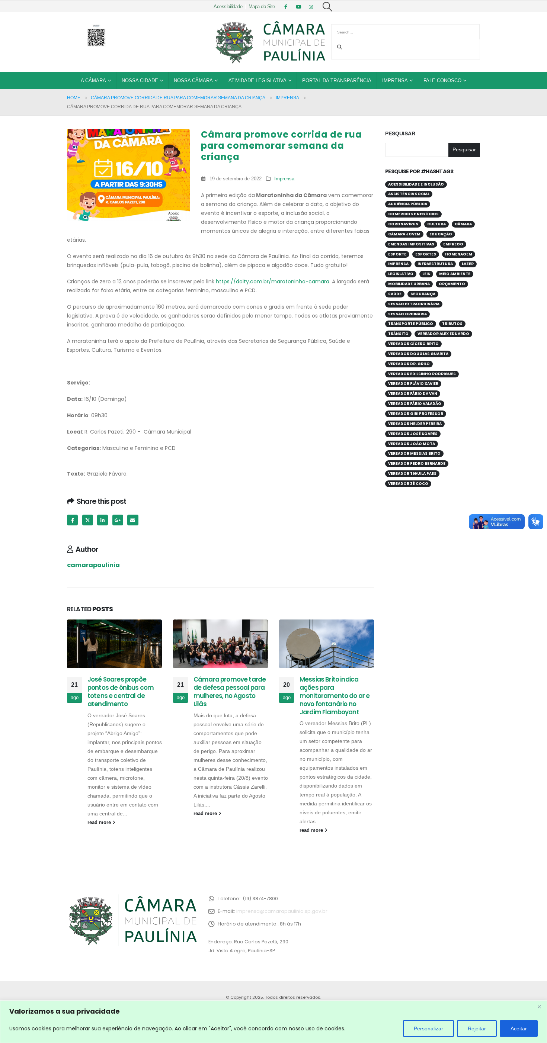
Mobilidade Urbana (409, 284)
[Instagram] (311, 6)
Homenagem (458, 254)
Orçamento (452, 284)
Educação (440, 234)
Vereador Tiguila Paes (412, 473)
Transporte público (410, 323)
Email (132, 520)
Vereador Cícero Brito (413, 344)
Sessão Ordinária (407, 314)
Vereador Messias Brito (414, 453)
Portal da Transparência (336, 80)
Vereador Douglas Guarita (418, 354)
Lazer (468, 264)
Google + (117, 520)
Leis (426, 274)
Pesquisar (400, 133)
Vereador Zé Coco (408, 483)
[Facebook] (286, 6)
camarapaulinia (93, 565)
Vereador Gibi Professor (415, 413)
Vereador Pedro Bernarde (416, 463)
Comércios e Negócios (413, 214)
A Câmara (93, 80)
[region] (273, 1021)
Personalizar (428, 1028)
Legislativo (400, 274)
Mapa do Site (262, 6)
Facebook (72, 520)
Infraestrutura (435, 264)
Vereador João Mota (411, 444)
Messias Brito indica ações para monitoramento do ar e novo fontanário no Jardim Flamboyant (335, 695)
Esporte (397, 254)
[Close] (539, 1006)
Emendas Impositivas (411, 244)
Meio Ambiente (454, 274)
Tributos (452, 323)
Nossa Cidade (140, 80)
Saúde (395, 294)
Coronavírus (403, 224)
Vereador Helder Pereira (415, 423)
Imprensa (395, 80)
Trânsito (398, 334)
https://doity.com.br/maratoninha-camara (272, 281)
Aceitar (519, 1028)
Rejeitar (477, 1028)
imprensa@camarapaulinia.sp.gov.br (281, 911)
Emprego (453, 244)
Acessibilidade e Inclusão (416, 184)
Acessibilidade (228, 6)
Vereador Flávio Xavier (413, 383)
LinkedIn (102, 520)
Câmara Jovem (404, 234)
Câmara (463, 224)
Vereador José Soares (413, 434)
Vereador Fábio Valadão (414, 403)
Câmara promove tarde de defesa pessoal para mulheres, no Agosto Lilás (229, 691)
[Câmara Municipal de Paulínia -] (270, 42)
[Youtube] (298, 6)
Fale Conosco (442, 80)
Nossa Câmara (193, 80)
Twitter (87, 520)
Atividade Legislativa (257, 80)
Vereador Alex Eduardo (443, 334)
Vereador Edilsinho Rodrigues (422, 374)
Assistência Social (408, 194)
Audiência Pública (407, 204)
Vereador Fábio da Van (412, 393)
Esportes (425, 254)
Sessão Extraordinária (413, 304)
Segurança (422, 294)
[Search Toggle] (327, 7)
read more (99, 822)
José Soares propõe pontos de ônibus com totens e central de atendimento (120, 691)
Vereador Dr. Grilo (409, 364)
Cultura (436, 224)
